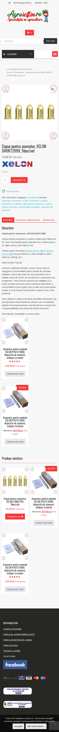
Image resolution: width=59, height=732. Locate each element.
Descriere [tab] (7, 220)
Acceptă (18, 726)
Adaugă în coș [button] (13, 516)
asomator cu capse (38, 200)
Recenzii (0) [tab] (48, 220)
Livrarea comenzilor (12, 628)
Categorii (12, 54)
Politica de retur (10, 645)
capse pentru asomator (33, 203)
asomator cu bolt (20, 200)
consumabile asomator (29, 207)
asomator (6, 200)
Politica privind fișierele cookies (17, 639)
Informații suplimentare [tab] (27, 220)
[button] (55, 54)
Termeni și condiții (11, 650)
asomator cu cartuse (11, 203)
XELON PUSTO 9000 (35, 250)
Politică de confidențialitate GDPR (19, 634)
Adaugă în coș (19, 180)
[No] (55, 723)
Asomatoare (18, 72)
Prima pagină (12, 69)
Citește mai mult (15, 373)
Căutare (50, 41)
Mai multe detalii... (36, 726)
